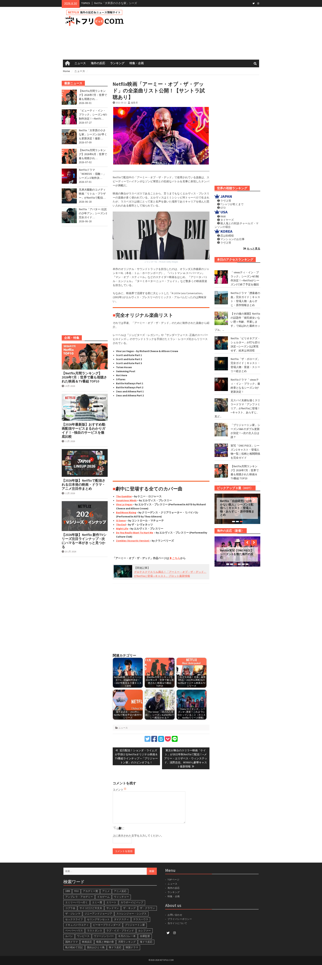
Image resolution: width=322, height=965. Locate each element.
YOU (76, 891)
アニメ (106, 891)
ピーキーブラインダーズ (107, 924)
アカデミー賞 (90, 891)
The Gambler (124, 496)
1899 (67, 891)
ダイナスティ (121, 919)
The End (121, 524)
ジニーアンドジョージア (98, 913)
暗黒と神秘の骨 (105, 941)
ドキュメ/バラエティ (77, 924)
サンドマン (112, 908)
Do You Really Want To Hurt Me (134, 532)
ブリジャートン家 (135, 924)
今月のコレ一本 (127, 936)
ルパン (69, 936)
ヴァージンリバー (104, 936)
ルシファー (144, 930)
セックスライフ (74, 919)
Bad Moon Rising (126, 512)
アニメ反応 (120, 891)
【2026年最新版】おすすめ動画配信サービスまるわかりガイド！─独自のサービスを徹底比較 (83, 430)
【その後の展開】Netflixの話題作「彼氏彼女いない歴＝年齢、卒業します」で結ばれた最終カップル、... (237, 321)
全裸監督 (145, 936)
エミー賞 (97, 902)
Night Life (122, 528)
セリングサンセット (98, 919)
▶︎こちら (175, 558)
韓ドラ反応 (115, 947)
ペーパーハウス (74, 930)
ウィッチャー (121, 896)
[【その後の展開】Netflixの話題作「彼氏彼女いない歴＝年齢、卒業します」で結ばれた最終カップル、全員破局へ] (221, 318)
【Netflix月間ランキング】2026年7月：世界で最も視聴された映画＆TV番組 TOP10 (84, 377)
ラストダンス (94, 930)
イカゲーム (103, 896)
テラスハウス (140, 919)
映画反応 (87, 941)
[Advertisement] (196, 33)
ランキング (117, 63)
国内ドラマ (71, 941)
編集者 (134, 102)
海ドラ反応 (146, 941)
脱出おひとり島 (96, 947)
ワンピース (83, 936)
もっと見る (253, 248)
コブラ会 (70, 908)
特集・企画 (136, 63)
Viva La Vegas (124, 504)
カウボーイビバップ (132, 902)
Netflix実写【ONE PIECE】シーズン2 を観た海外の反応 (237, 554)
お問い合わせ (175, 914)
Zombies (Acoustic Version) (133, 540)
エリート (111, 902)
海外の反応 (98, 63)
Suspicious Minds (126, 500)
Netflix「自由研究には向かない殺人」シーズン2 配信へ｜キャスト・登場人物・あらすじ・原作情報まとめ (237, 508)
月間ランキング (127, 941)
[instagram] (258, 3)
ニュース (80, 63)
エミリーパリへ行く (76, 902)
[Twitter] (253, 3)
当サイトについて (179, 923)
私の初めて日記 (74, 947)
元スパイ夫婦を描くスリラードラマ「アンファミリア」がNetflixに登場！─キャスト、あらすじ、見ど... (237, 408)
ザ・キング (129, 908)
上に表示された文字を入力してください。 (138, 835)
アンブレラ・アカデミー (79, 896)
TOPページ (173, 879)
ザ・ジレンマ (72, 913)
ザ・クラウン (147, 908)
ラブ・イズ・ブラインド (120, 930)
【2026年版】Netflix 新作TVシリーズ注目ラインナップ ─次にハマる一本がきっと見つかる (84, 541)
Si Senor (121, 520)
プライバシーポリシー (180, 919)
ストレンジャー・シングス (131, 913)
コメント (118, 789)
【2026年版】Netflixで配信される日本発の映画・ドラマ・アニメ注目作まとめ (83, 484)
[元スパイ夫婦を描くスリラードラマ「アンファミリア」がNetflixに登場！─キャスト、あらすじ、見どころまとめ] (221, 405)
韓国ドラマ (132, 947)
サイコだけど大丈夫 (90, 908)
